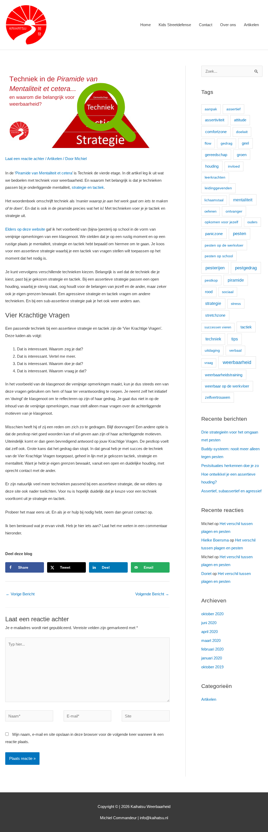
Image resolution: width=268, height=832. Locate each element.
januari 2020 (211, 658)
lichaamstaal (214, 200)
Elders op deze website (25, 229)
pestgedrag (246, 267)
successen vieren (217, 327)
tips (234, 339)
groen (242, 155)
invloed (234, 166)
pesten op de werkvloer (224, 245)
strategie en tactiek (88, 187)
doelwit (242, 132)
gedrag (226, 143)
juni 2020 (208, 622)
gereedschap (216, 155)
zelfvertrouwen (217, 397)
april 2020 (209, 631)
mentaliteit (242, 199)
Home (145, 24)
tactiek (246, 327)
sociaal (227, 292)
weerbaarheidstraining (223, 375)
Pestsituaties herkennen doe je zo (230, 465)
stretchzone (215, 315)
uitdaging (212, 350)
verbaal (235, 350)
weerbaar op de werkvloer (227, 386)
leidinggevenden (218, 188)
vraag (208, 363)
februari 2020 (212, 649)
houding (212, 166)
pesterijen (215, 267)
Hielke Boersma (215, 540)
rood (209, 292)
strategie (213, 303)
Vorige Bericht (20, 594)
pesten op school (219, 256)
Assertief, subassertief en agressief (231, 491)
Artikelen (251, 24)
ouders (252, 222)
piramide (236, 280)
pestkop (211, 280)
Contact (205, 24)
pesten (239, 233)
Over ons (228, 24)
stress (236, 303)
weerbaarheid (237, 362)
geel (245, 143)
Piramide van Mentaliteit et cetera (43, 173)
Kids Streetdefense (175, 24)
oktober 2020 (212, 614)
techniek (213, 339)
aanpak (211, 109)
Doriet (206, 573)
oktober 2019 (212, 667)
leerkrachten (215, 177)
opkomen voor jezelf (221, 222)
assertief (233, 109)
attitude (240, 120)
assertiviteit (214, 120)
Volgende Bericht (152, 594)
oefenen (210, 211)
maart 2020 (211, 640)
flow (208, 143)
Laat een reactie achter (24, 158)
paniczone (214, 233)
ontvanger (234, 211)
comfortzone (216, 131)
